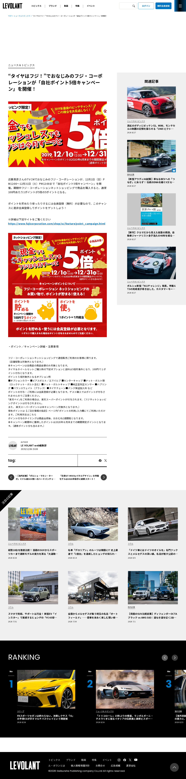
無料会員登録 (163, 5)
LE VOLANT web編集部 (33, 445)
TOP (9, 16)
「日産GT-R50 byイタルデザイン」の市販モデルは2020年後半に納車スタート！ (79, 477)
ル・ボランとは (56, 765)
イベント (91, 5)
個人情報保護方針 (80, 765)
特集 (77, 5)
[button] (175, 658)
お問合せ (100, 765)
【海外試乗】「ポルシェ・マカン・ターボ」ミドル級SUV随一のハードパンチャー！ (34, 479)
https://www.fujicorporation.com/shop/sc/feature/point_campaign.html (56, 223)
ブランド (53, 5)
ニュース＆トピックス (22, 16)
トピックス (36, 5)
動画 (66, 5)
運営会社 (131, 765)
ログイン (146, 5)
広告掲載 (115, 765)
